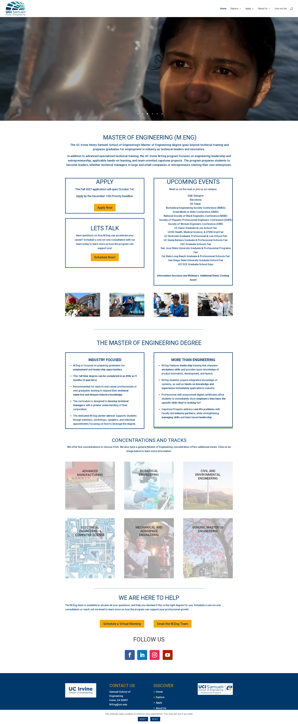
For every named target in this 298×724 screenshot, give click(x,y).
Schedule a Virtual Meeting (122, 624)
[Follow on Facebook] (130, 655)
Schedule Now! (104, 257)
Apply (248, 8)
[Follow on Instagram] (155, 655)
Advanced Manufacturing (90, 473)
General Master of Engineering (208, 529)
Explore (234, 8)
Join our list (281, 8)
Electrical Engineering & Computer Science (90, 531)
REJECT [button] (155, 719)
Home (223, 8)
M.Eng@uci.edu (118, 704)
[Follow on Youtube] (168, 655)
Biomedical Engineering (149, 473)
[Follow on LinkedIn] (142, 655)
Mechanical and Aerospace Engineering (149, 531)
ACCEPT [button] (143, 719)
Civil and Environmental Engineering (208, 474)
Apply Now (104, 207)
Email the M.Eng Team (172, 624)
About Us (262, 8)
